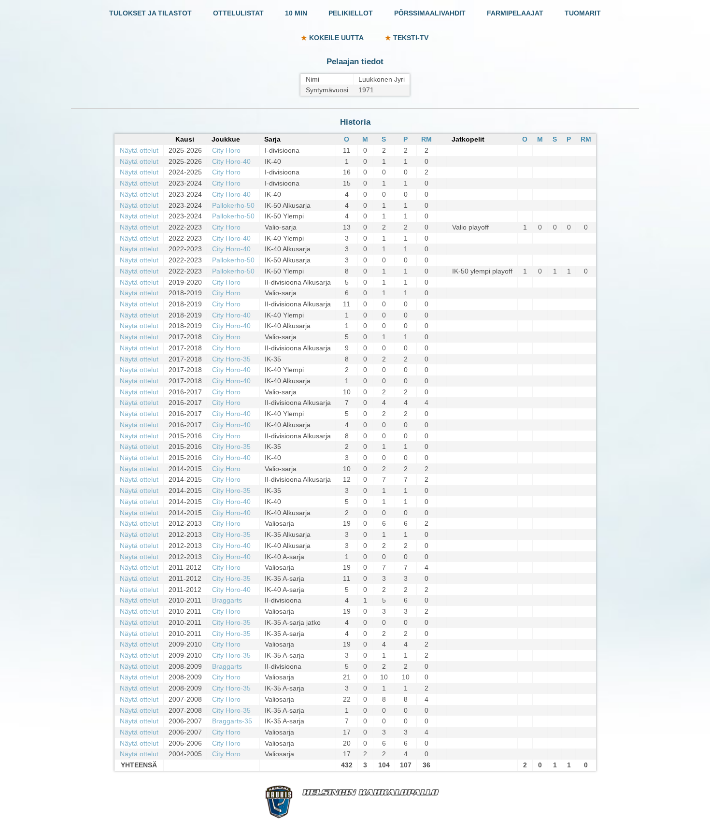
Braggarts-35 (232, 721)
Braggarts (227, 600)
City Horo (226, 150)
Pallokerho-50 (233, 205)
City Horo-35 (231, 359)
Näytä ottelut (139, 150)
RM (426, 139)
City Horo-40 (231, 161)
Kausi (184, 139)
